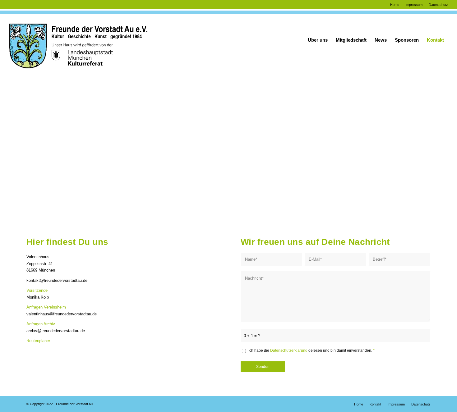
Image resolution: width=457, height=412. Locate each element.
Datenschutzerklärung (288, 350)
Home (394, 5)
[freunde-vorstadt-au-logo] (78, 40)
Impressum (413, 5)
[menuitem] (394, 4)
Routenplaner (38, 340)
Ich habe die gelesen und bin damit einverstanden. (311, 350)
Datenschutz (438, 5)
